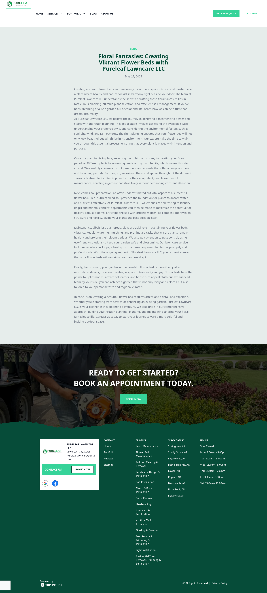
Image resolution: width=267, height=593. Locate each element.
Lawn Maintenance (147, 446)
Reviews (108, 458)
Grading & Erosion (147, 530)
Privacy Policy (219, 583)
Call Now (251, 13)
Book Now (133, 399)
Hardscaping (143, 504)
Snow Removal (144, 498)
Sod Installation (145, 482)
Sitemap (108, 464)
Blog (93, 13)
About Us (107, 13)
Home (39, 13)
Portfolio (109, 452)
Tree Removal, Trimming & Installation (144, 540)
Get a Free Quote (226, 13)
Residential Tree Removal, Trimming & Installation (148, 560)
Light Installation (146, 550)
